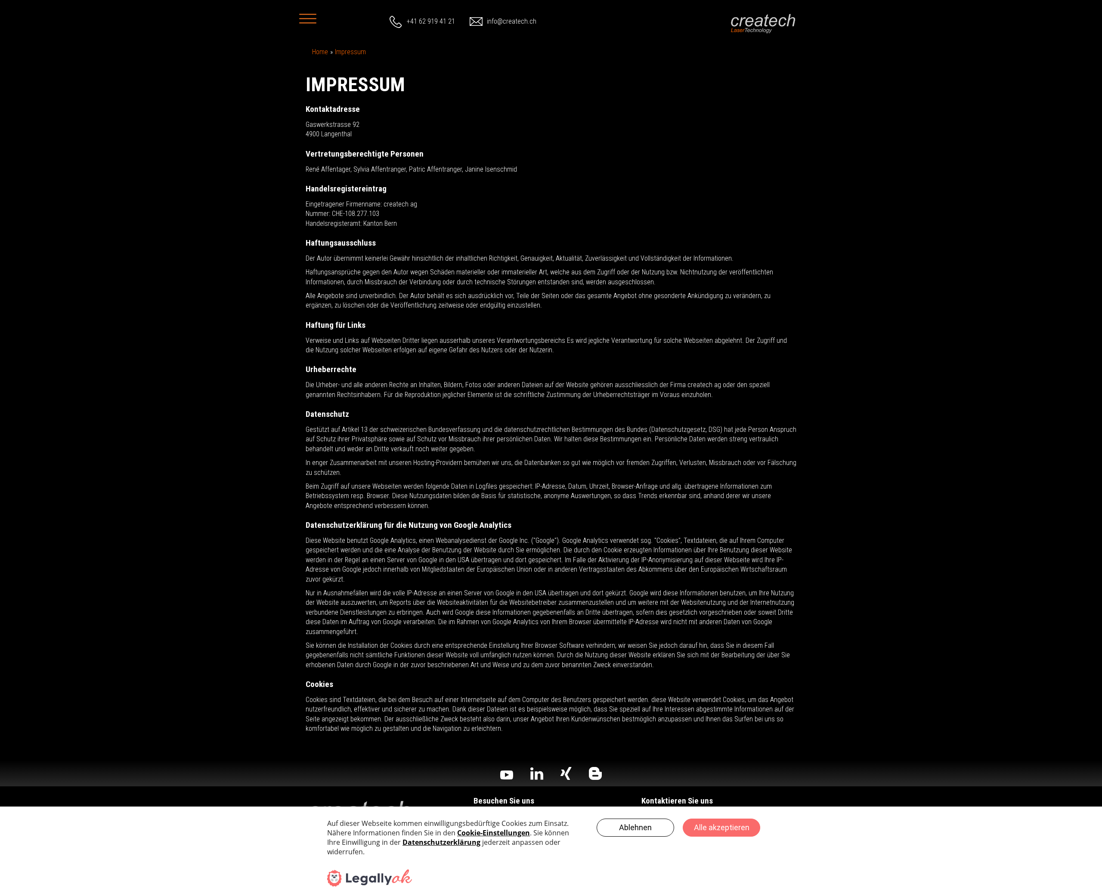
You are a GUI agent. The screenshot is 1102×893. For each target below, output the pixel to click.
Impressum (350, 52)
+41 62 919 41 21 (431, 21)
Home (320, 52)
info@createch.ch (511, 21)
